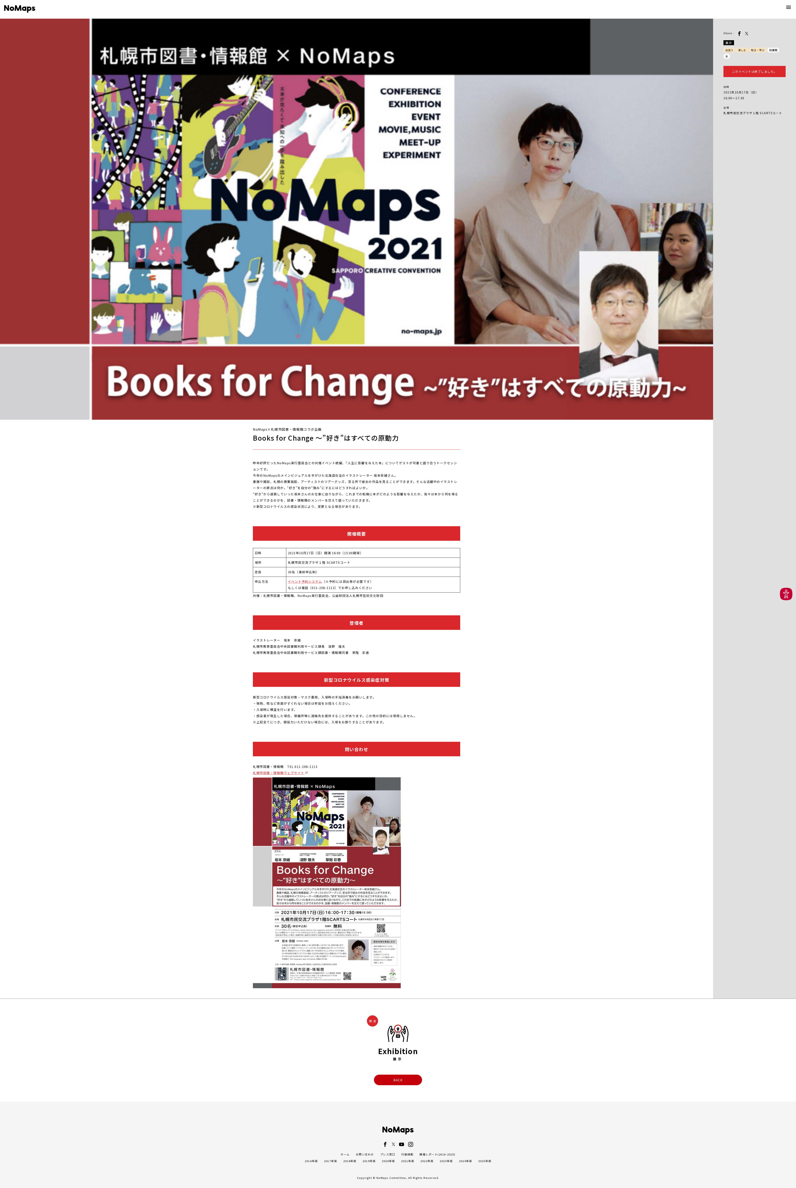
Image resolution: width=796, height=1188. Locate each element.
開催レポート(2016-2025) (437, 1154)
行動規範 (407, 1154)
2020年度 (388, 1161)
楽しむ (742, 50)
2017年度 (330, 1161)
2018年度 (349, 1161)
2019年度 (369, 1161)
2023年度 (446, 1161)
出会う (729, 50)
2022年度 (426, 1161)
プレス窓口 (387, 1154)
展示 (729, 43)
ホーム (345, 1154)
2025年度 (484, 1161)
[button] (786, 594)
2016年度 (311, 1161)
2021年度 (407, 1161)
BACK (398, 1080)
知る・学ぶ (757, 50)
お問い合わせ (365, 1154)
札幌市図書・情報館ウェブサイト (278, 773)
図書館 (773, 50)
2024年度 (465, 1161)
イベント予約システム (305, 581)
